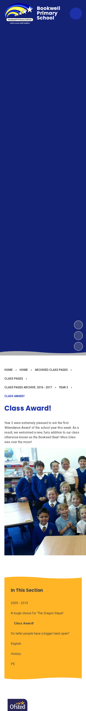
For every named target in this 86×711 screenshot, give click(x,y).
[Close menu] (76, 14)
